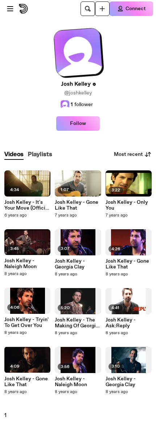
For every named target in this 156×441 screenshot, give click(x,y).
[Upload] (102, 8)
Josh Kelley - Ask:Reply (121, 323)
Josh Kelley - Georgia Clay (70, 264)
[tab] (14, 154)
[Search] (88, 8)
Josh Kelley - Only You (127, 205)
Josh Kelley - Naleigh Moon (20, 264)
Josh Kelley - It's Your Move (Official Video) (26, 205)
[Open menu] (10, 8)
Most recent (128, 154)
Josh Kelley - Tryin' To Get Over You (26, 322)
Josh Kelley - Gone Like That (26, 382)
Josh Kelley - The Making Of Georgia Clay (76, 323)
